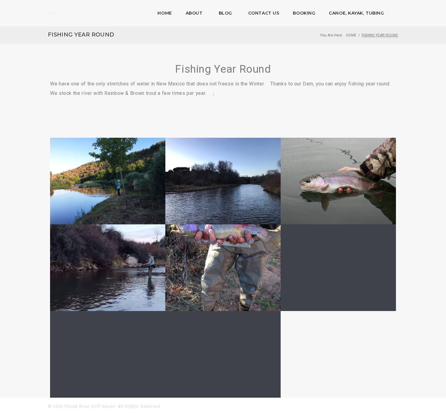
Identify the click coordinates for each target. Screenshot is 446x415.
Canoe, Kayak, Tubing (356, 13)
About (194, 13)
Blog (225, 13)
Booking (304, 13)
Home (164, 13)
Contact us (263, 13)
